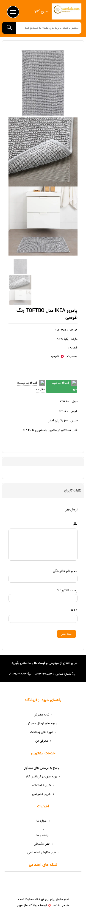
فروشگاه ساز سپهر (28, 905)
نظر (75, 524)
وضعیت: (71, 356)
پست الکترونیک (67, 590)
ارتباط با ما (43, 835)
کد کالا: (73, 330)
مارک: (74, 339)
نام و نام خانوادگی (65, 571)
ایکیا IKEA (62, 339)
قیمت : (73, 348)
